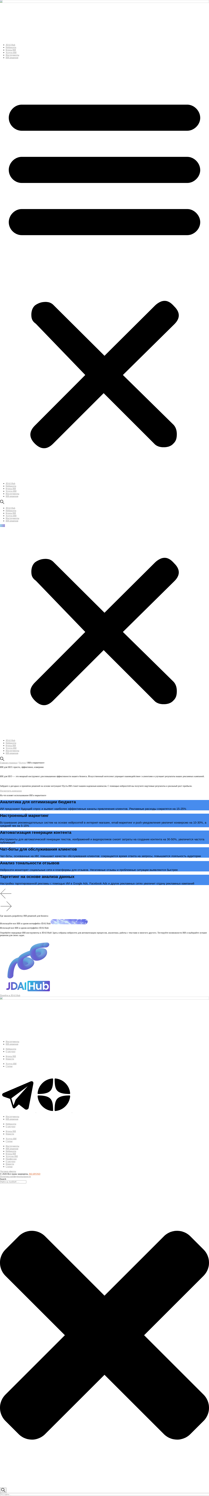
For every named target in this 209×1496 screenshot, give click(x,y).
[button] (104, 270)
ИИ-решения (12, 57)
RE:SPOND (34, 1174)
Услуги (22, 762)
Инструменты (12, 55)
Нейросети (11, 47)
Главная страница (8, 762)
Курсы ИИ (11, 50)
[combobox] (13, 1181)
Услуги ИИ (11, 52)
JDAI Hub (10, 45)
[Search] (3, 1490)
